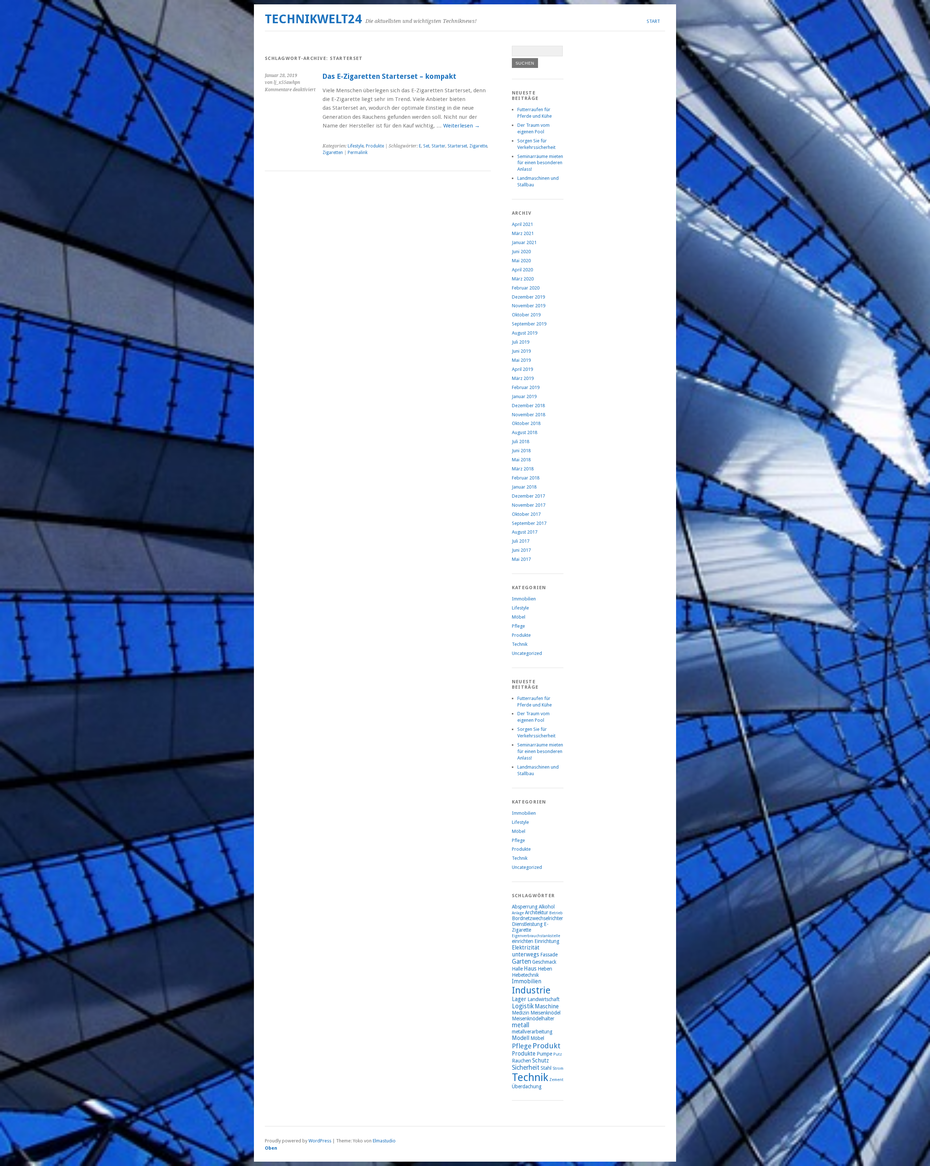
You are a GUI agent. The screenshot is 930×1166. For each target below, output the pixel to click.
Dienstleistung (527, 924)
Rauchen (521, 1061)
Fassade (549, 955)
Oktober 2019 (526, 314)
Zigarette (478, 146)
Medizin (520, 1013)
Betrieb (556, 913)
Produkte (375, 146)
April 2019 (522, 369)
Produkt (547, 1045)
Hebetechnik (525, 975)
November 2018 (528, 414)
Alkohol (547, 907)
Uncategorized (527, 653)
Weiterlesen (461, 125)
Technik (519, 644)
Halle (517, 969)
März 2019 (523, 378)
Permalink (358, 152)
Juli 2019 (520, 342)
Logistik (523, 1006)
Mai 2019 (521, 360)
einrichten (522, 941)
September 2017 (529, 523)
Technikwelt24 (313, 19)
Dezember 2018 (528, 405)
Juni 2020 (521, 251)
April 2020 (522, 269)
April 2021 (522, 224)
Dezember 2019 (528, 297)
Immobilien (524, 599)
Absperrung (525, 907)
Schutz (540, 1060)
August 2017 (524, 532)
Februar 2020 (525, 288)
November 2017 (528, 505)
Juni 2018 (521, 450)
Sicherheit (525, 1067)
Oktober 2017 (526, 514)
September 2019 (529, 324)
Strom (558, 1068)
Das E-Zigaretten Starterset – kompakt (389, 76)
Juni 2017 (521, 550)
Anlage (518, 913)
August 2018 (524, 432)
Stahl (546, 1068)
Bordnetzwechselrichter (537, 918)
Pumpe (544, 1054)
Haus (530, 968)
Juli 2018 (520, 441)
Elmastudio (384, 1140)
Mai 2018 (521, 459)
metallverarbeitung (532, 1032)
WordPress (319, 1140)
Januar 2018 (524, 487)
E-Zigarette (530, 927)
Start (653, 21)
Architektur (536, 912)
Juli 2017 (520, 541)
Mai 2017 (521, 559)
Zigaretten (333, 152)
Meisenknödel (545, 1013)
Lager (519, 999)
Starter (438, 146)
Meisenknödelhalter (533, 1018)
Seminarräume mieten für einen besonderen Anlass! (540, 163)
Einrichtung (546, 941)
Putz (557, 1054)
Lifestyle (356, 146)
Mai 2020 (521, 260)
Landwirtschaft (543, 999)
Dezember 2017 (528, 496)
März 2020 (523, 279)
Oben (271, 1148)
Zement (556, 1079)
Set (426, 146)
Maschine (547, 1006)
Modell (520, 1038)
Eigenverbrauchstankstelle (536, 936)
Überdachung (527, 1086)
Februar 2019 (525, 387)
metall (520, 1025)
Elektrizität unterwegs (525, 951)
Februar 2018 (525, 478)
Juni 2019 (521, 351)
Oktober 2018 (526, 423)
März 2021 (523, 233)
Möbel (518, 617)
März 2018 (523, 468)
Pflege (518, 626)
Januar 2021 (524, 242)
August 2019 (524, 333)
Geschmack (544, 962)
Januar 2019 (524, 396)
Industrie (531, 990)
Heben (545, 969)
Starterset (457, 146)
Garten (521, 961)
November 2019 (528, 305)
